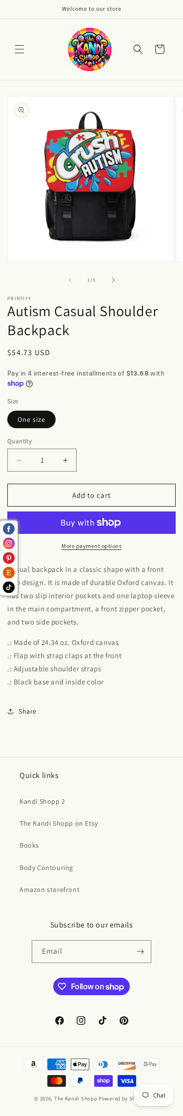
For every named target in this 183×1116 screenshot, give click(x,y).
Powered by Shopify (124, 1098)
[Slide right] (113, 280)
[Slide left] (70, 280)
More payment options (91, 545)
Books (29, 845)
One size (31, 419)
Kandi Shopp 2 (42, 801)
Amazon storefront (50, 889)
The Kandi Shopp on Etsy (59, 823)
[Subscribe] (140, 951)
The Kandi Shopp (76, 1098)
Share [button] (28, 711)
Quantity (19, 441)
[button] (19, 49)
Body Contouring (46, 867)
